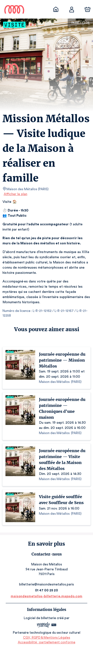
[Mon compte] (72, 9)
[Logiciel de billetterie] (46, 625)
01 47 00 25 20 (46, 590)
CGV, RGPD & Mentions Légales (46, 637)
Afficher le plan (15, 194)
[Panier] (88, 9)
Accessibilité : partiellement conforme (46, 642)
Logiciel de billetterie (40, 618)
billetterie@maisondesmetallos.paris (46, 584)
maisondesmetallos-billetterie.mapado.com (46, 596)
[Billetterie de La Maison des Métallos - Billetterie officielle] (56, 9)
